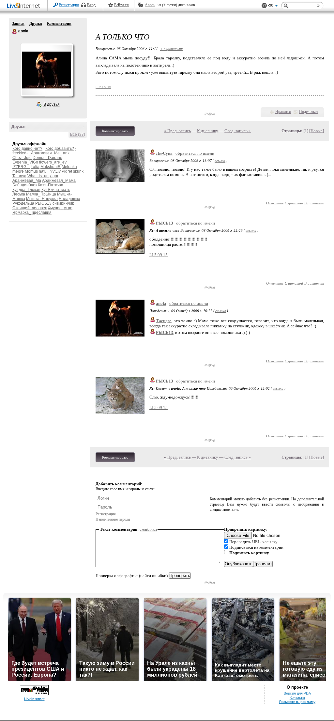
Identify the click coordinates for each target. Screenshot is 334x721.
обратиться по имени (194, 153)
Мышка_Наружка (42, 198)
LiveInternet (24, 6)
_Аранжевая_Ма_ (45, 153)
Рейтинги (121, 5)
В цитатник (314, 202)
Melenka (69, 167)
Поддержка (264, 5)
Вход (91, 5)
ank (66, 153)
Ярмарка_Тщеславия (32, 212)
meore (18, 171)
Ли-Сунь (164, 153)
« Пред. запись (177, 130)
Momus (31, 171)
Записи (18, 23)
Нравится (283, 111)
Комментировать (115, 131)
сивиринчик (63, 203)
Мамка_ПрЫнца (41, 194)
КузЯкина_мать (55, 189)
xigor (54, 176)
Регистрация (69, 5)
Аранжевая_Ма (26, 180)
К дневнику (207, 130)
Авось (150, 5)
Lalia (35, 167)
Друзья (35, 23)
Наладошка (69, 198)
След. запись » (237, 130)
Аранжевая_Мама (59, 180)
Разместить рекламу (297, 702)
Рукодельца (23, 203)
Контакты (297, 697)
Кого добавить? (59, 148)
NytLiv (55, 171)
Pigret (67, 171)
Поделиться (308, 111)
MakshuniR (50, 167)
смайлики (148, 529)
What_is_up (38, 176)
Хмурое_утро (60, 208)
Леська (18, 194)
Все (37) (77, 134)
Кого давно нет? (27, 148)
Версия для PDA (297, 693)
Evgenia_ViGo (25, 162)
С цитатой (294, 202)
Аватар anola (46, 69)
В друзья (51, 104)
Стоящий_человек (29, 208)
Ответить (274, 202)
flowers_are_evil (53, 162)
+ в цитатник (171, 48)
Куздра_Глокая (26, 189)
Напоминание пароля (113, 519)
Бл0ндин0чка (24, 185)
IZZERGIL (21, 167)
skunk (78, 171)
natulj (44, 171)
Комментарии (59, 23)
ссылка (220, 160)
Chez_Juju (22, 157)
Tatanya (19, 176)
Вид (273, 6)
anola (14, 31)
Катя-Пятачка (50, 185)
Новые (317, 130)
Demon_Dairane (47, 157)
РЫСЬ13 (43, 203)
